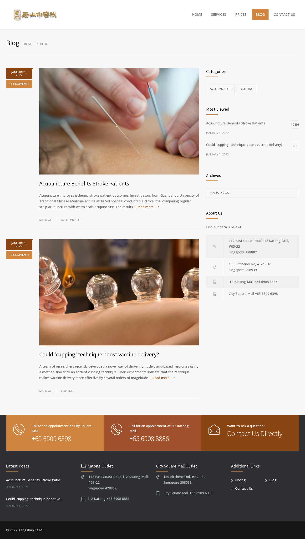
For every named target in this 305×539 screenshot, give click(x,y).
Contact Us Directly (254, 433)
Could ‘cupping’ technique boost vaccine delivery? (99, 354)
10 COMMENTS (19, 255)
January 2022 (219, 193)
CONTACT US (284, 14)
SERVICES (218, 14)
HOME (197, 14)
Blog (273, 480)
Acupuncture (71, 220)
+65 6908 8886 (149, 438)
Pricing (240, 480)
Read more (145, 207)
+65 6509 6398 (51, 438)
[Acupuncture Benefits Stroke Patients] (119, 121)
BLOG (260, 14)
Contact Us (244, 488)
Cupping (67, 391)
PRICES (240, 14)
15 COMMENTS (19, 84)
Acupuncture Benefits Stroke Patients (84, 183)
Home (28, 44)
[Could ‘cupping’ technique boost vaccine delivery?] (119, 292)
